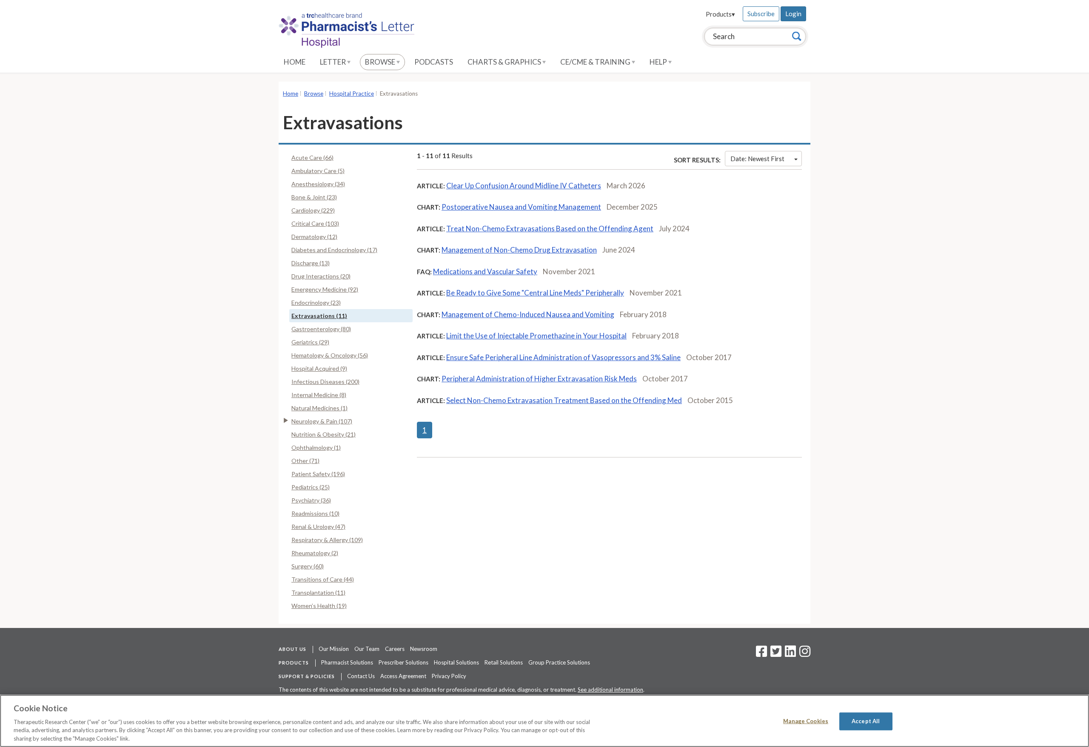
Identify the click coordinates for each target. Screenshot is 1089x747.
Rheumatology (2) (314, 553)
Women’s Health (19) (319, 605)
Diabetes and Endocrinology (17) (334, 249)
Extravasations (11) (319, 315)
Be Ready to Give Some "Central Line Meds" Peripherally (535, 292)
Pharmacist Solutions (347, 662)
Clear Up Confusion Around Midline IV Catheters (523, 185)
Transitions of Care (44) (322, 579)
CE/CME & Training (596, 61)
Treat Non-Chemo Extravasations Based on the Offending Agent (549, 228)
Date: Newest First (757, 158)
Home (294, 61)
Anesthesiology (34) (318, 183)
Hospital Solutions (456, 662)
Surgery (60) (307, 566)
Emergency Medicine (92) (324, 289)
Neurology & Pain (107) (321, 421)
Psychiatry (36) (311, 500)
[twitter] (774, 653)
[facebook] (761, 653)
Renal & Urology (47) (318, 526)
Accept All (866, 721)
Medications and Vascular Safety (485, 271)
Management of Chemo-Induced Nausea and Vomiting (528, 314)
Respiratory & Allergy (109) (327, 539)
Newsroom (423, 648)
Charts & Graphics (505, 61)
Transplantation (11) (318, 592)
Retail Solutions (504, 662)
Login (793, 13)
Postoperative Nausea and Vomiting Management (521, 206)
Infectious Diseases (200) (325, 381)
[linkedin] (790, 653)
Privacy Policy (449, 676)
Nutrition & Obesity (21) (323, 434)
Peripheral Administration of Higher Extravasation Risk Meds (539, 378)
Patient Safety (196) (318, 473)
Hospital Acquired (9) (319, 368)
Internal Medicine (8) (318, 394)
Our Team (366, 648)
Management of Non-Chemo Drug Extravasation (519, 249)
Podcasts (433, 61)
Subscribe (761, 13)
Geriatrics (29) (310, 342)
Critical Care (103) (315, 223)
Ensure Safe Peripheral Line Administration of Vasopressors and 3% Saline (563, 357)
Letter (333, 61)
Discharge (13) (310, 263)
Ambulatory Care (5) (318, 170)
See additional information (610, 689)
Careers (395, 648)
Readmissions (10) (315, 513)
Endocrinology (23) (316, 302)
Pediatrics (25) (310, 487)
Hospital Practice (351, 93)
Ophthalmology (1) (316, 447)
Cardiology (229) (313, 210)
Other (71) (305, 460)
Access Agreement (403, 676)
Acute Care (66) (312, 157)
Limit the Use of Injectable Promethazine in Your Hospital (536, 335)
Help (659, 61)
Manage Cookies (805, 721)
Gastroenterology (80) (321, 328)
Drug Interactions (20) (321, 276)
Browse (380, 61)
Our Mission (334, 648)
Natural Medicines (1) (319, 408)
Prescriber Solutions (403, 662)
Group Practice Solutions (559, 662)
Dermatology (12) (314, 236)
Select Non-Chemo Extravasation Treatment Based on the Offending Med (564, 400)
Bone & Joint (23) (314, 197)
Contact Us (361, 676)
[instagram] (804, 653)
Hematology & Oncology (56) (329, 355)
